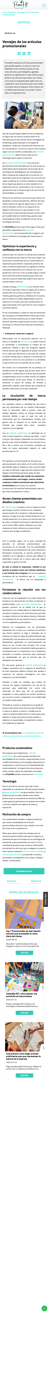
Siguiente (36, 881)
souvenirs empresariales (31, 604)
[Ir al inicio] (20, 4)
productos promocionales (16, 163)
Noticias (12, 12)
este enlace (38, 774)
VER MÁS (24, 953)
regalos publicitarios (12, 792)
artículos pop (26, 341)
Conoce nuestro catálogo (33, 851)
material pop (22, 286)
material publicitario (18, 433)
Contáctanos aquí (24, 871)
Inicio (5, 12)
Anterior (11, 881)
